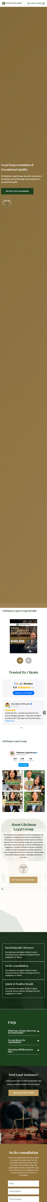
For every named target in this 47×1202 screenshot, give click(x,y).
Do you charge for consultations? (16, 1041)
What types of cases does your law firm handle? (22, 1032)
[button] (17, 191)
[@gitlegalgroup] (12, 753)
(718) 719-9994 (35, 3)
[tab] (23, 1031)
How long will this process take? (20, 1051)
